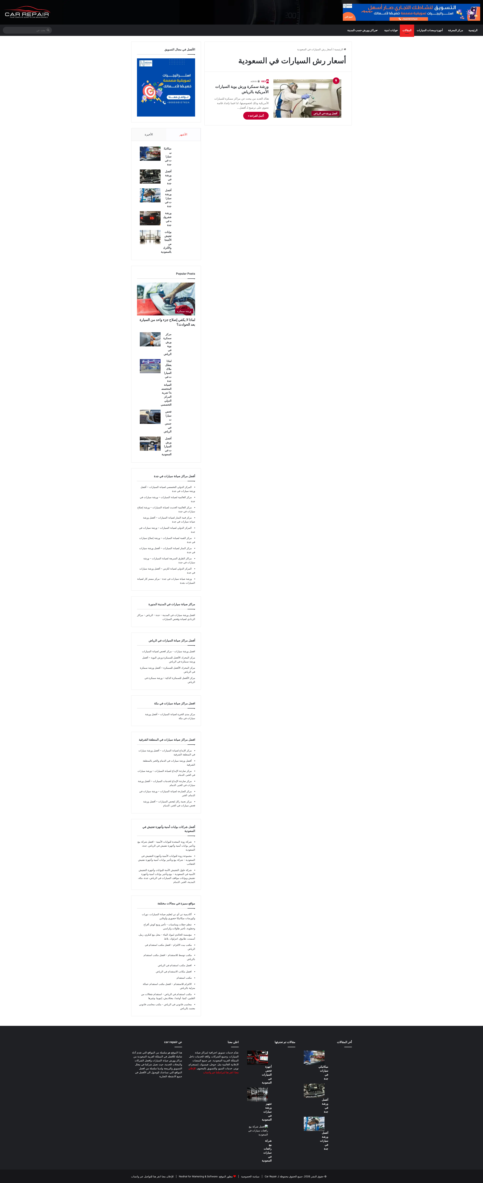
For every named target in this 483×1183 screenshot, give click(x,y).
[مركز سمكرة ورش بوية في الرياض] (150, 339)
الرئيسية (473, 30)
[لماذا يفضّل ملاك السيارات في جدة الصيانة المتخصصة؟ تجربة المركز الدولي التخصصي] (150, 366)
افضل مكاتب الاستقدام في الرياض (174, 971)
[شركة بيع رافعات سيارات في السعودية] (257, 1132)
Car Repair (270, 1176)
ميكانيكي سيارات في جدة (168, 156)
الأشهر (183, 134)
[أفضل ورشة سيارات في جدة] (150, 195)
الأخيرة (149, 134)
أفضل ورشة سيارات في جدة (168, 198)
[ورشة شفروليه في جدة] (150, 218)
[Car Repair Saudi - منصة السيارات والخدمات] (27, 12)
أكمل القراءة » (256, 115)
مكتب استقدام (184, 977)
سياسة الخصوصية (249, 1176)
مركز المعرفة (455, 30)
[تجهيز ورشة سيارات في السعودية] (257, 1095)
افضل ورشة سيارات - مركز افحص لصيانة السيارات (168, 651)
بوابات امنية (390, 30)
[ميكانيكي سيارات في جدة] (150, 154)
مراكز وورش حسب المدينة (362, 30)
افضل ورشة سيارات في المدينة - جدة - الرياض (170, 615)
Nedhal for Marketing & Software (198, 1176)
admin (254, 81)
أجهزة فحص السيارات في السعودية (267, 1074)
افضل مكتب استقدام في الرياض (175, 965)
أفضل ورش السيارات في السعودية (167, 446)
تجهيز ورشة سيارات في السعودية (267, 1111)
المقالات (406, 30)
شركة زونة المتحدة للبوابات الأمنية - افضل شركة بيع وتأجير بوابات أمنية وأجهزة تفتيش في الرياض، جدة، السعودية (166, 845)
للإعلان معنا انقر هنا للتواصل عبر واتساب (152, 1176)
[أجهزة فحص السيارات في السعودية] (257, 1058)
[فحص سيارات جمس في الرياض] (150, 417)
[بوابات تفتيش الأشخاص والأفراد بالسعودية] (150, 237)
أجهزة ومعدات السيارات (430, 30)
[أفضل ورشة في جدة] (150, 176)
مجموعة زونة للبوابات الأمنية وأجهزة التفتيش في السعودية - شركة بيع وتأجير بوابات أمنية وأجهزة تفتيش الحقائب (166, 859)
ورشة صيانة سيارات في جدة (177, 578)
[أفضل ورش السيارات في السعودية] (150, 444)
